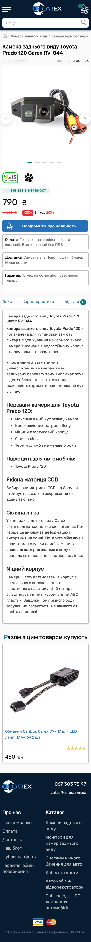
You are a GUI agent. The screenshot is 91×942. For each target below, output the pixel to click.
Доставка (12, 839)
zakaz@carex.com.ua (68, 793)
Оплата (9, 831)
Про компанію (17, 822)
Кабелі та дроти (62, 872)
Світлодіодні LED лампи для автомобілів (63, 902)
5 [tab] (59, 162)
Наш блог (12, 848)
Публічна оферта (20, 856)
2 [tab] (37, 162)
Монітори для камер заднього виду (62, 843)
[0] (85, 12)
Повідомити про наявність (49, 226)
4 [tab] (51, 162)
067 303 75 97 (70, 784)
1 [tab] (29, 162)
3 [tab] (44, 162)
